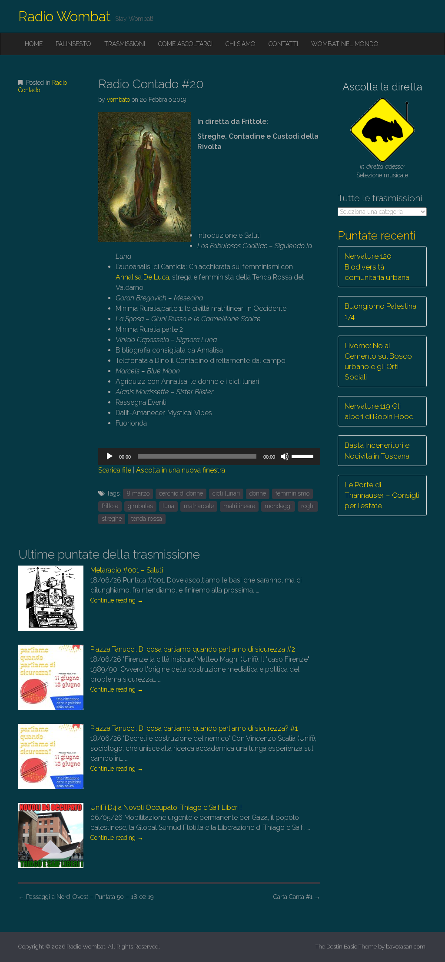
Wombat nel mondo (345, 43)
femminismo (292, 493)
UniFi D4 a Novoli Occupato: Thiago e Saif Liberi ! (166, 807)
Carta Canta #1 (296, 896)
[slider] (304, 455)
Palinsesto (73, 43)
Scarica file (114, 470)
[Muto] (284, 456)
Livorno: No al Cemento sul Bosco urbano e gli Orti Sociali (378, 361)
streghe (112, 518)
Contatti (283, 43)
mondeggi (278, 506)
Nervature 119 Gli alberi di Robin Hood (379, 411)
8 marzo (137, 493)
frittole (110, 506)
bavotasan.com (405, 946)
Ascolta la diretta (382, 86)
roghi (308, 506)
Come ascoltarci (185, 43)
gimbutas (140, 506)
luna (168, 506)
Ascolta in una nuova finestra (180, 470)
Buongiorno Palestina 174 (380, 311)
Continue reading (116, 600)
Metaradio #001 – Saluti (126, 570)
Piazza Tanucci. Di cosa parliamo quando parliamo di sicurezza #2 (192, 649)
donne (257, 493)
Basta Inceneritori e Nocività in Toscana (377, 450)
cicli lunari (226, 493)
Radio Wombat (64, 16)
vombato (118, 99)
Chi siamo (241, 43)
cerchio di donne (181, 493)
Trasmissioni (124, 43)
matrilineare (239, 506)
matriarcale (199, 506)
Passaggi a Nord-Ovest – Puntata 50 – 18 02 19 (85, 896)
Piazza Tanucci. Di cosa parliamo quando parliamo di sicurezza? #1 (194, 728)
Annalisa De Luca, (143, 277)
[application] (209, 456)
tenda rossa (146, 518)
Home (34, 43)
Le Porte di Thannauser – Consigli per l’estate (382, 495)
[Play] (109, 456)
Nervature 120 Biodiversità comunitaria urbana (377, 267)
